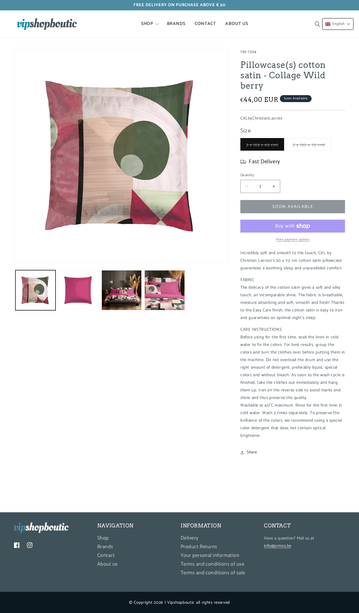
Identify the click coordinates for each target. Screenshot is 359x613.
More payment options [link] (292, 239)
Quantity (247, 175)
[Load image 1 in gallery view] (35, 290)
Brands (105, 547)
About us (107, 564)
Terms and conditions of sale (213, 573)
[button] (149, 24)
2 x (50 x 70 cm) (312, 146)
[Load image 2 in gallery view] (78, 290)
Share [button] (252, 452)
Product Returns (199, 547)
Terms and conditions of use (212, 564)
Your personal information (210, 556)
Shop (103, 539)
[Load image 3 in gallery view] (122, 290)
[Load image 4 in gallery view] (164, 290)
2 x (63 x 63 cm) (265, 146)
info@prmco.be (277, 546)
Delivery (190, 539)
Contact (106, 556)
